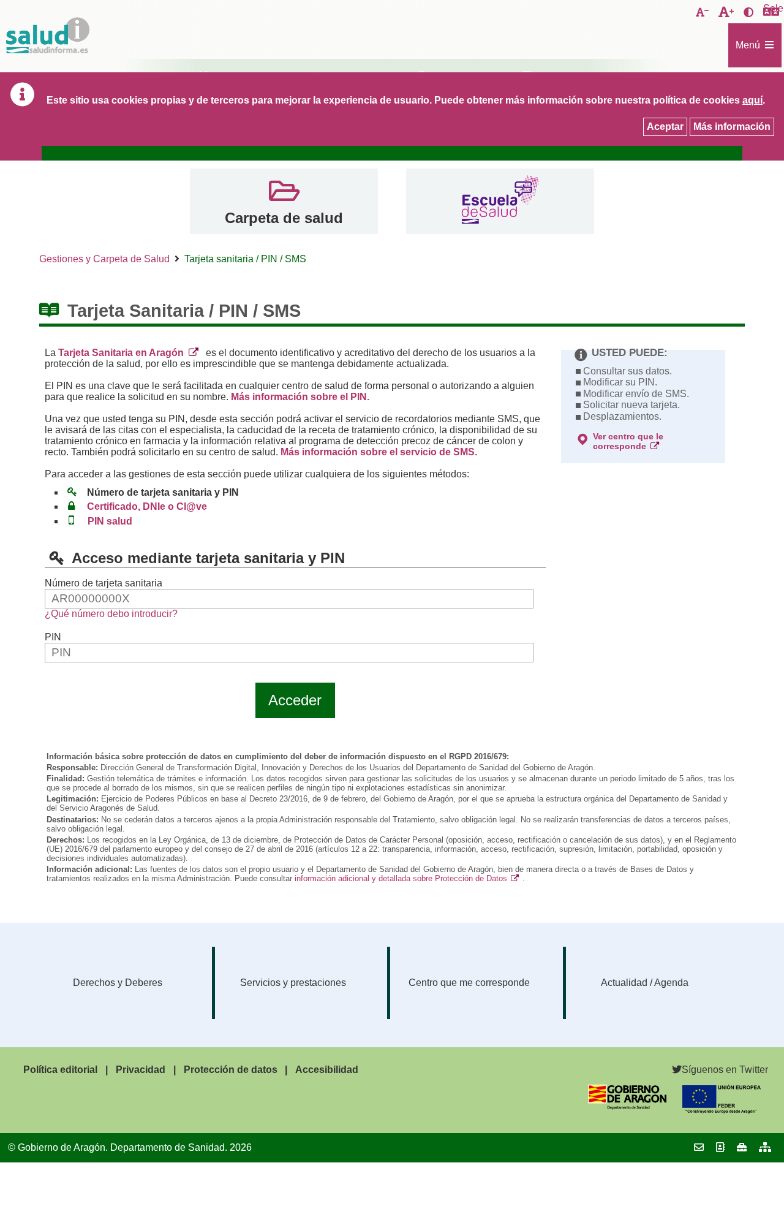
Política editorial (60, 1069)
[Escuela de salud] (500, 201)
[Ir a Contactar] (699, 1147)
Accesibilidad (326, 1069)
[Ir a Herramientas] (742, 1147)
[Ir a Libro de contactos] (720, 1147)
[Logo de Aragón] (627, 1106)
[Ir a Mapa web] (765, 1147)
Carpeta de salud (284, 218)
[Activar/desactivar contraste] (748, 12)
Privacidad (140, 1069)
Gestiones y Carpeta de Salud (104, 259)
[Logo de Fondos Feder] (721, 1110)
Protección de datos (230, 1069)
